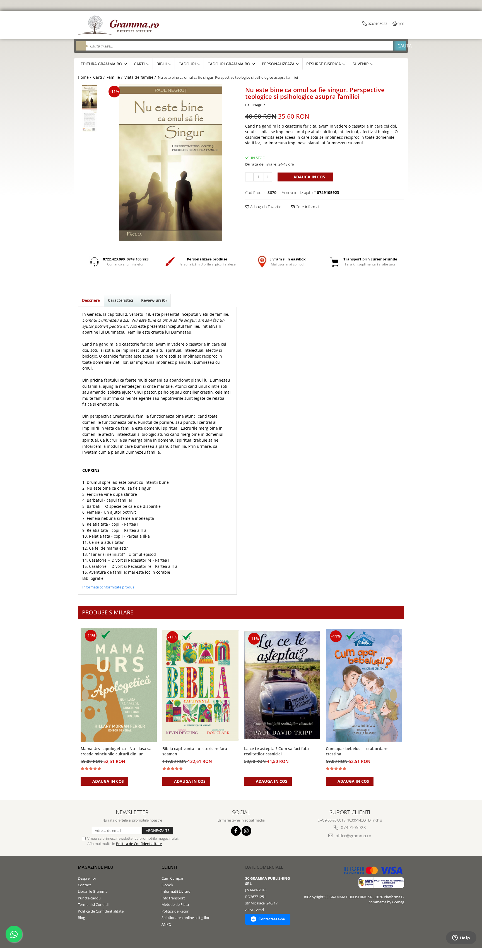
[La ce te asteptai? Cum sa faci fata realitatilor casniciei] (282, 685)
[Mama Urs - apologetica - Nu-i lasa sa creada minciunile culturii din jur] (119, 685)
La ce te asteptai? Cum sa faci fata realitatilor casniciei (276, 751)
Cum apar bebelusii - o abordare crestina (356, 751)
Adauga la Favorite (265, 206)
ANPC (166, 924)
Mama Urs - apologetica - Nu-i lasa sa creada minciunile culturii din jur (116, 751)
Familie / (115, 77)
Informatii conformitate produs (108, 587)
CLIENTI (169, 867)
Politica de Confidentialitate (139, 843)
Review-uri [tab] (154, 300)
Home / (85, 77)
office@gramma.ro (352, 835)
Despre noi (87, 878)
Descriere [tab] (91, 300)
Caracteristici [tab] (120, 300)
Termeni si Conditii (93, 904)
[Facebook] (236, 831)
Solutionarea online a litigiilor (185, 917)
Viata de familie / (140, 77)
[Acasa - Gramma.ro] (120, 25)
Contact (84, 884)
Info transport (173, 898)
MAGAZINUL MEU (95, 867)
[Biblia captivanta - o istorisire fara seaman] (200, 685)
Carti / (99, 77)
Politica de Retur (175, 911)
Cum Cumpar (173, 878)
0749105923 (353, 827)
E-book (167, 884)
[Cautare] (399, 46)
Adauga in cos (308, 176)
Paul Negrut (255, 104)
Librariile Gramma (92, 891)
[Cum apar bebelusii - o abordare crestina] (364, 685)
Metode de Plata (175, 904)
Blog (81, 917)
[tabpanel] (170, 162)
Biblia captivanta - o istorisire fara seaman (194, 751)
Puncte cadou (89, 898)
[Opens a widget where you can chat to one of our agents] (461, 938)
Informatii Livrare (176, 891)
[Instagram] (246, 831)
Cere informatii (308, 206)
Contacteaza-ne (272, 919)
